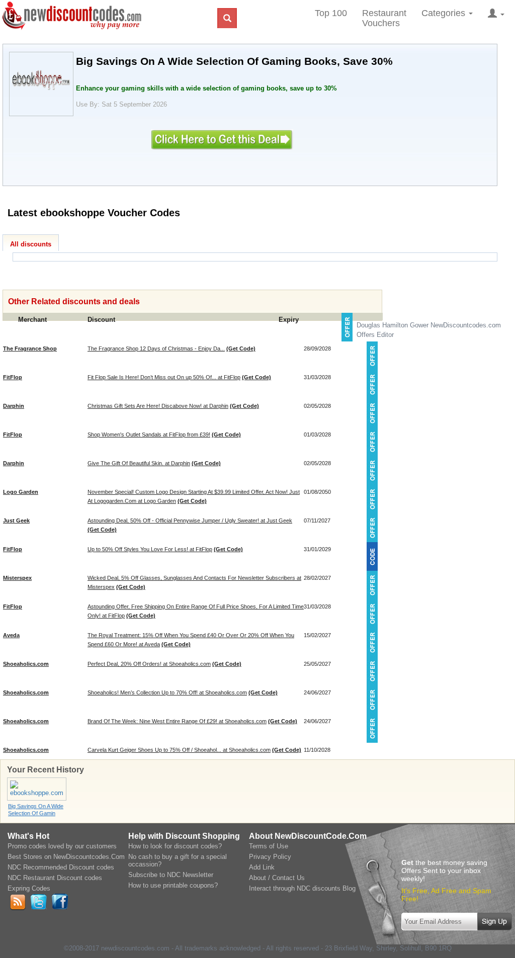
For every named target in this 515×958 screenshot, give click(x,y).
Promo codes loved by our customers (62, 846)
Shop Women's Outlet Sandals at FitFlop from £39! (149, 434)
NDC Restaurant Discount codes (55, 878)
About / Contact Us (277, 878)
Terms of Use (268, 846)
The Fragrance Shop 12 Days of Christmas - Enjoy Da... (156, 348)
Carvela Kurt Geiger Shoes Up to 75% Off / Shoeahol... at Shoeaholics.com (179, 750)
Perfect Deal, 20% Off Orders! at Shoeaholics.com (149, 664)
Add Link (262, 867)
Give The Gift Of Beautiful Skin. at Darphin (139, 463)
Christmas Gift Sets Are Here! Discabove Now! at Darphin (158, 406)
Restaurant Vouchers (384, 18)
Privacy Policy (270, 856)
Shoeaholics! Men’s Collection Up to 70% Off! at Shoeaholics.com (167, 692)
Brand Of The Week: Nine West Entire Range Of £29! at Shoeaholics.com (177, 721)
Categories (444, 13)
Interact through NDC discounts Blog (302, 888)
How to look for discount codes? (175, 846)
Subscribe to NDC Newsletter (170, 875)
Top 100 (331, 13)
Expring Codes (29, 888)
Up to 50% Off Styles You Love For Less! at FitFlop (150, 549)
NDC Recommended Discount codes (61, 867)
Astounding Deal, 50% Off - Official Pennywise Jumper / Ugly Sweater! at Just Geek (190, 520)
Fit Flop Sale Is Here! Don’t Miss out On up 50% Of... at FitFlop (164, 377)
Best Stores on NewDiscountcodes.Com (66, 856)
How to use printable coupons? (173, 885)
